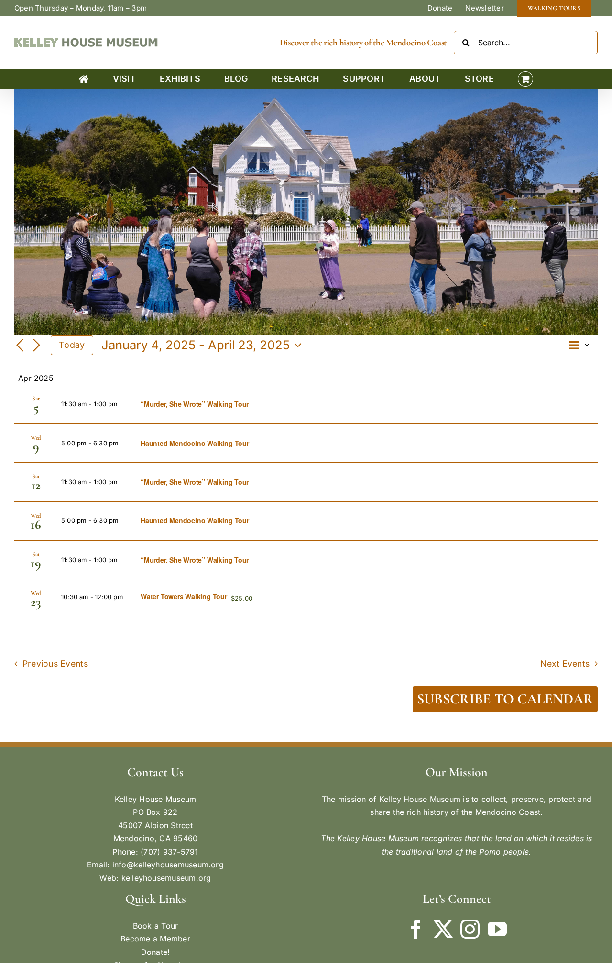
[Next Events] (36, 346)
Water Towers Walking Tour (184, 596)
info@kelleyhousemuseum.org (168, 864)
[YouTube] (497, 929)
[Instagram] (470, 929)
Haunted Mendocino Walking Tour (195, 443)
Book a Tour (155, 926)
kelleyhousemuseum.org (166, 878)
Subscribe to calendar (505, 699)
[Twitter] (443, 929)
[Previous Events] (20, 346)
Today (72, 345)
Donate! (155, 952)
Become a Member (155, 938)
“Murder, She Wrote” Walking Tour (195, 404)
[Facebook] (416, 929)
